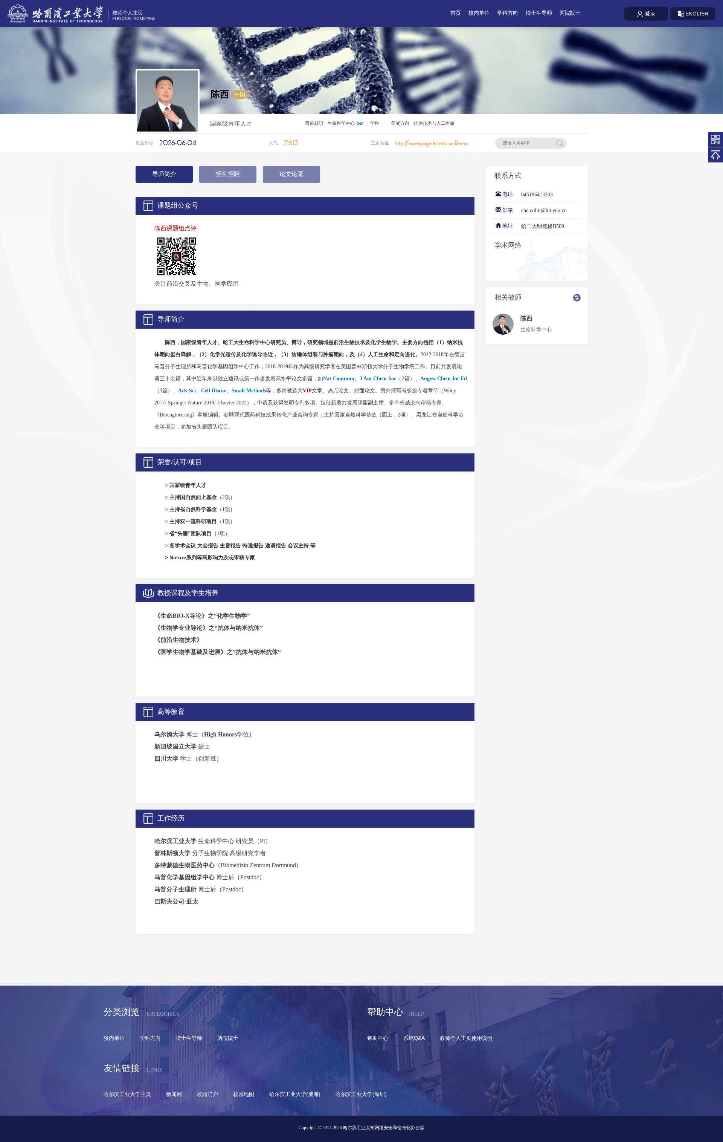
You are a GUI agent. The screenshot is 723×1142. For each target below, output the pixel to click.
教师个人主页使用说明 (466, 1038)
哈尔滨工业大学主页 (127, 1094)
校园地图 (243, 1094)
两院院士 (570, 13)
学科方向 (507, 13)
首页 (455, 13)
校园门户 (207, 1094)
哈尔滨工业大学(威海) (294, 1094)
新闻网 (174, 1094)
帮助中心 (377, 1038)
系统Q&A (414, 1038)
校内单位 (479, 13)
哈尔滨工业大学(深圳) (361, 1094)
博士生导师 (539, 13)
